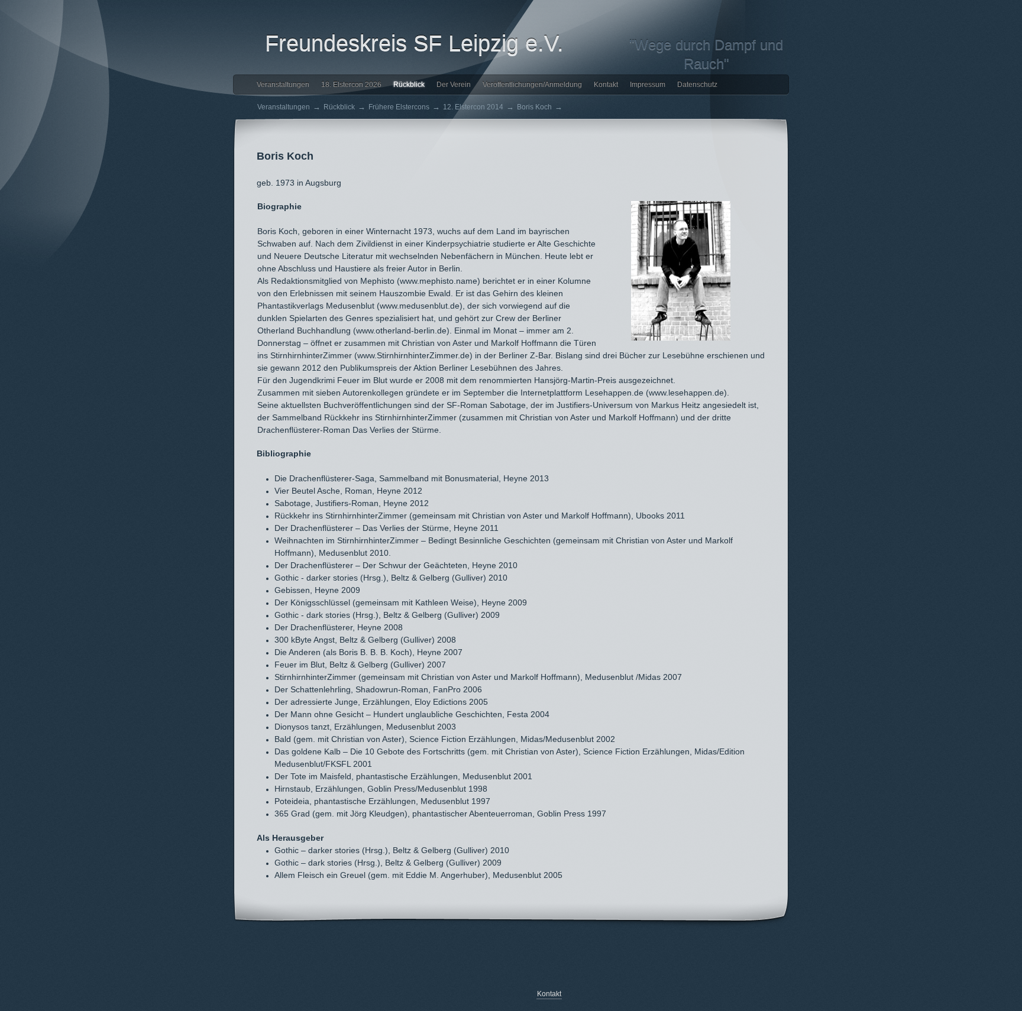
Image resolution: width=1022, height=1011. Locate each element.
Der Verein (453, 84)
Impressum (647, 84)
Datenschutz (697, 84)
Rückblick (409, 84)
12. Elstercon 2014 (473, 107)
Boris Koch (534, 107)
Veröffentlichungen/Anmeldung (532, 84)
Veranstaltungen (283, 84)
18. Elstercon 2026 (351, 84)
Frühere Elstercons (398, 107)
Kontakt (606, 84)
